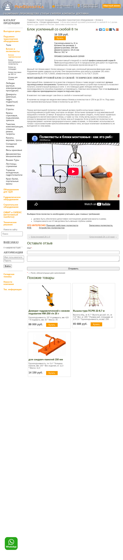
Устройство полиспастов (52, 228)
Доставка (82, 13)
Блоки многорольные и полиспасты (15, 62)
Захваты (10, 105)
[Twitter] (104, 29)
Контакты (68, 13)
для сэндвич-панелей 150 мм (46, 359)
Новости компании (9, 283)
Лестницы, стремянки (11, 165)
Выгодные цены (12, 31)
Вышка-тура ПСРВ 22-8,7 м (89, 310)
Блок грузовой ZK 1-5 (40, 237)
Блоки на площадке (12, 68)
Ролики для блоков (12, 78)
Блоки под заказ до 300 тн (14, 73)
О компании (11, 13)
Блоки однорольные (14, 56)
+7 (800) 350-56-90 (89, 5)
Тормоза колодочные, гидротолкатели (14, 172)
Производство (29, 13)
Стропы (10, 109)
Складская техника (11, 145)
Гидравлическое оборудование (12, 198)
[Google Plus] (117, 29)
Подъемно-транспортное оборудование (11, 38)
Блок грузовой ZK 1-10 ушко (102, 237)
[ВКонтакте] (100, 29)
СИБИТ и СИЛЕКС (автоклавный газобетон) (13, 214)
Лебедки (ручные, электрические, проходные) (14, 87)
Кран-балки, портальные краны (12, 181)
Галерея (56, 13)
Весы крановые (14, 150)
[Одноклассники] (107, 29)
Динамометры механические (13, 155)
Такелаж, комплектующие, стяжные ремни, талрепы (15, 129)
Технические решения (10, 223)
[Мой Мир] (110, 29)
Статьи (44, 13)
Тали (8, 45)
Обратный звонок (111, 6)
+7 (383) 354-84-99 (89, 7)
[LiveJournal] (114, 29)
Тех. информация (13, 289)
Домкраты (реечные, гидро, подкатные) (12, 98)
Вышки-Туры (12, 160)
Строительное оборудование (11, 206)
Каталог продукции (45, 20)
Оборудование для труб (11, 190)
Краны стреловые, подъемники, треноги (13, 117)
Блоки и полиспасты (13, 50)
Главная (31, 20)
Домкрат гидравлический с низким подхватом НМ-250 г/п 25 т (49, 312)
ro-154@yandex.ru (63, 6)
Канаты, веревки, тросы (14, 138)
